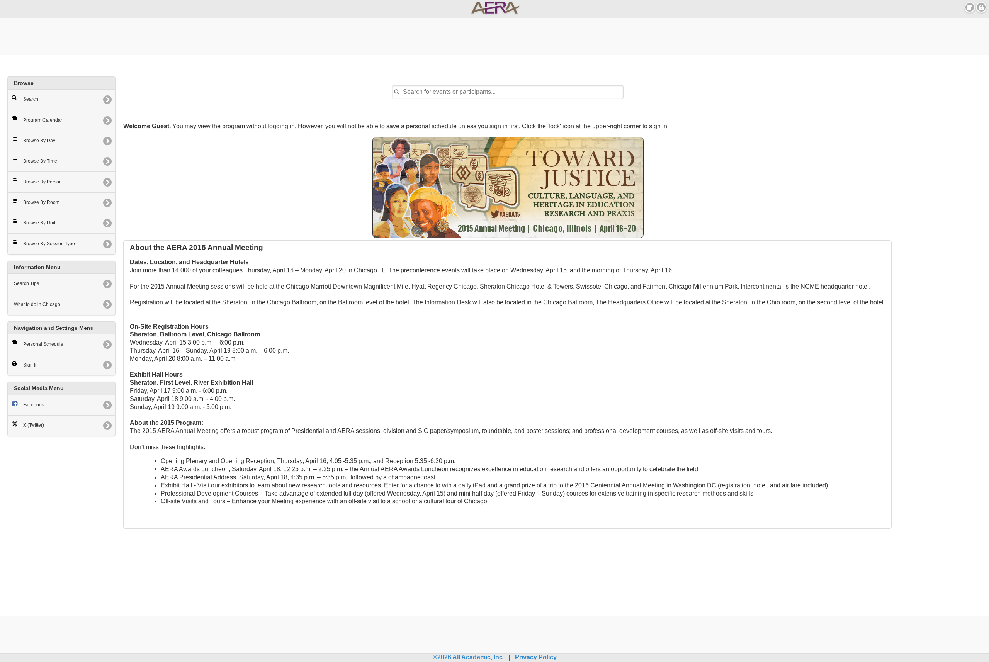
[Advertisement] (494, 35)
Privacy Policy (536, 657)
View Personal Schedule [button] (969, 7)
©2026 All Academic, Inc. (468, 657)
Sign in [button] (981, 7)
